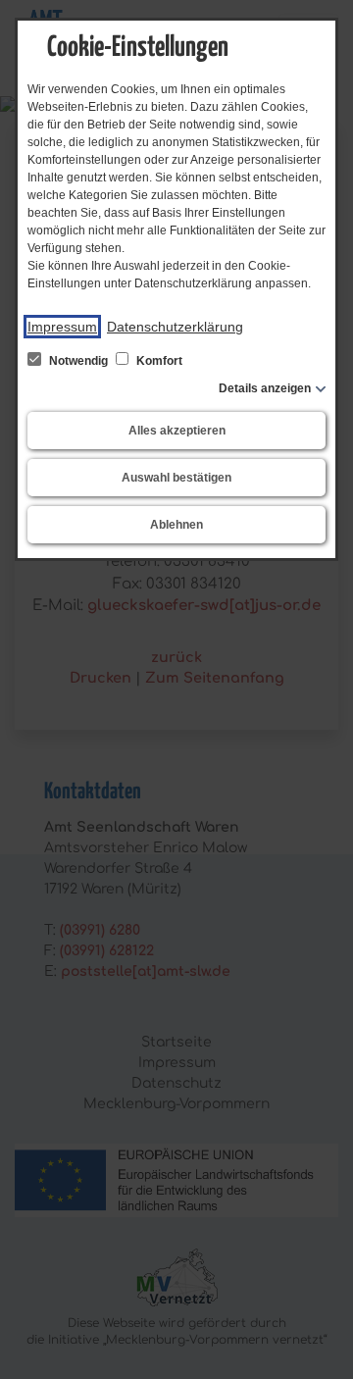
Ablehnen (176, 525)
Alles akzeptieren (177, 430)
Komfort (157, 361)
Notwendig (78, 361)
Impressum (62, 326)
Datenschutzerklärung (175, 326)
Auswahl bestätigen (176, 478)
